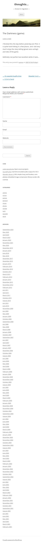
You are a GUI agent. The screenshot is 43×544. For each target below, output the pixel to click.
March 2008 (6, 330)
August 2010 (7, 301)
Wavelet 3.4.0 (34, 76)
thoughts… (21, 4)
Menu (21, 14)
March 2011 (6, 295)
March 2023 (6, 237)
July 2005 (5, 387)
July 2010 (5, 303)
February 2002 (7, 495)
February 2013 (7, 277)
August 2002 (7, 479)
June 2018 (6, 253)
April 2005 (6, 395)
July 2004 (5, 419)
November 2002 (8, 472)
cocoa (5, 195)
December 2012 (8, 282)
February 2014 (7, 266)
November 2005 (8, 379)
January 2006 (7, 374)
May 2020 (6, 245)
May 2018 (6, 256)
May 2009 (6, 314)
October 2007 (7, 335)
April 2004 (6, 427)
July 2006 (5, 358)
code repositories (8, 169)
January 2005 (7, 403)
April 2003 (6, 458)
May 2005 (6, 393)
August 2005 (7, 385)
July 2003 (5, 451)
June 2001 (6, 516)
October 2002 (7, 474)
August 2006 (7, 356)
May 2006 (6, 364)
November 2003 (8, 440)
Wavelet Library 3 (8, 174)
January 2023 (7, 240)
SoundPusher (7, 172)
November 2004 (8, 408)
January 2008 (7, 332)
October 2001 (7, 506)
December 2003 (8, 437)
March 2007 (6, 345)
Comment (7, 97)
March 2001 (6, 524)
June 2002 (6, 485)
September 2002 (8, 477)
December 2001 (8, 500)
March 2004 (6, 429)
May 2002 (6, 487)
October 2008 (7, 319)
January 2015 (7, 264)
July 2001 (5, 514)
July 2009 (5, 311)
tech (4, 211)
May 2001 (6, 519)
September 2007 (8, 337)
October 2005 (7, 382)
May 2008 (6, 327)
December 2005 (8, 377)
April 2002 (6, 490)
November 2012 (8, 285)
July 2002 (5, 482)
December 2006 (8, 351)
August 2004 (7, 416)
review (5, 209)
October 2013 (7, 272)
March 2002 (6, 493)
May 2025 (6, 232)
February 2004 (7, 432)
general (5, 201)
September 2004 (8, 414)
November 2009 (8, 308)
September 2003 (8, 445)
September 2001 (8, 508)
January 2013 (7, 280)
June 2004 (6, 422)
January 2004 (7, 435)
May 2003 (6, 456)
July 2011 (5, 290)
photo (5, 206)
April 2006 (6, 366)
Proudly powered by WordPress (12, 540)
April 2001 (6, 522)
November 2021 (8, 243)
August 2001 (7, 511)
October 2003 (7, 443)
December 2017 (8, 259)
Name (5, 121)
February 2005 (7, 401)
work (4, 216)
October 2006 (7, 353)
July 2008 (5, 324)
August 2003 (7, 448)
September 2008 (8, 322)
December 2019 (8, 248)
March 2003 (6, 461)
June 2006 (6, 361)
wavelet (5, 214)
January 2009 (7, 316)
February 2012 (7, 287)
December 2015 (8, 261)
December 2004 (8, 406)
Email (5, 130)
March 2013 (6, 274)
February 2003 (7, 464)
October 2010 (7, 298)
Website (6, 138)
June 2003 (6, 453)
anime (5, 193)
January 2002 (7, 498)
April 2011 (6, 293)
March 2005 (6, 398)
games (21, 62)
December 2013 (8, 269)
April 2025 (6, 235)
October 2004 (7, 411)
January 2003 (7, 466)
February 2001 (7, 527)
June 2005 (6, 390)
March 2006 (6, 369)
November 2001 (8, 503)
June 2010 (6, 306)
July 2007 (5, 340)
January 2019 (7, 251)
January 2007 (7, 348)
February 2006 (7, 372)
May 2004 (6, 424)
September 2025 (8, 230)
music (5, 203)
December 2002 (8, 469)
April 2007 (6, 343)
